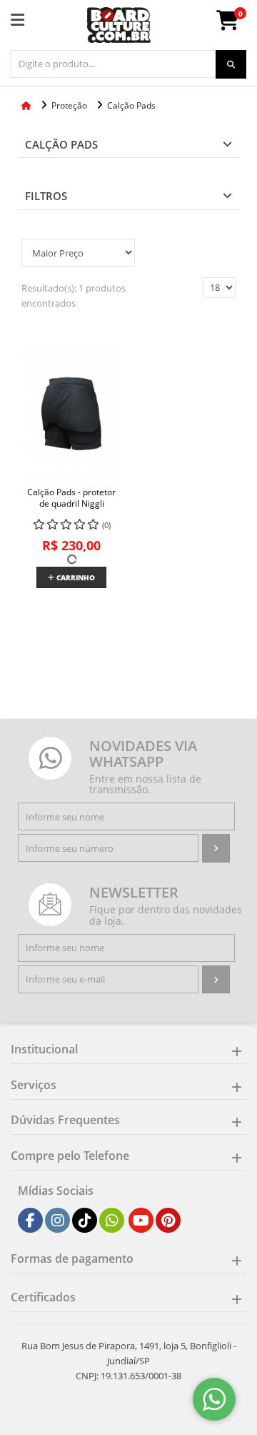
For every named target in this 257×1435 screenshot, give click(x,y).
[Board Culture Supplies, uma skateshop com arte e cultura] (119, 25)
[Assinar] (216, 848)
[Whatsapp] (112, 1220)
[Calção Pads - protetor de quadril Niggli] (71, 413)
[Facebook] (30, 1220)
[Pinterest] (168, 1220)
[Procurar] (231, 64)
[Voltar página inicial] (27, 105)
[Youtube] (141, 1220)
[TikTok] (85, 1220)
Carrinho (74, 577)
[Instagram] (57, 1220)
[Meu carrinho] (234, 24)
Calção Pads (61, 144)
